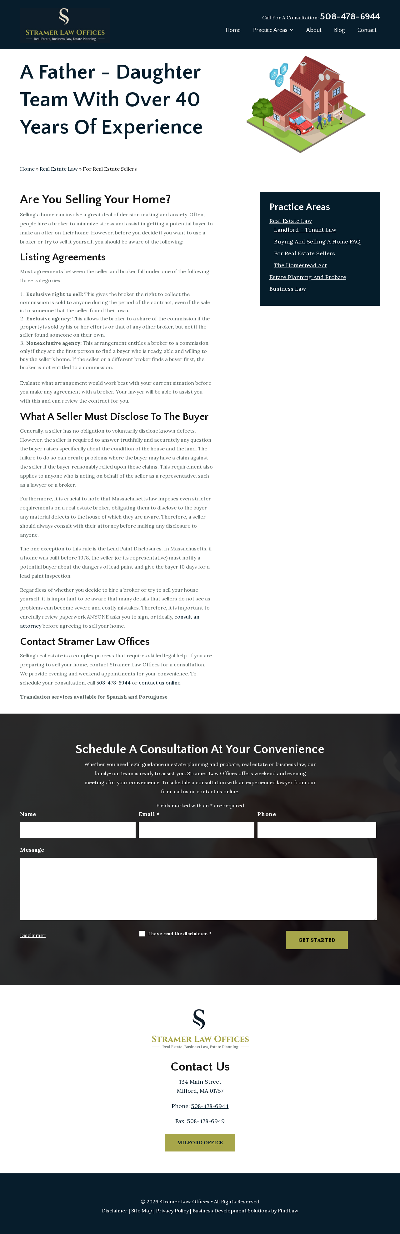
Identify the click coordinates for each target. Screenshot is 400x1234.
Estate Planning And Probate (307, 277)
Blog (339, 30)
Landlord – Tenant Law (305, 229)
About (314, 30)
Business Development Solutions (231, 1210)
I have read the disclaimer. (180, 933)
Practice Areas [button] (270, 30)
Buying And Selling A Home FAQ (317, 241)
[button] (394, 1188)
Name (28, 814)
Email (149, 814)
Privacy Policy (172, 1210)
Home (233, 30)
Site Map (141, 1210)
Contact (367, 30)
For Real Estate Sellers (304, 253)
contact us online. (160, 683)
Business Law (287, 288)
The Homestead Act (300, 265)
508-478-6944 (350, 17)
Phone (267, 814)
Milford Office (200, 1142)
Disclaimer (33, 935)
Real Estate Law (290, 220)
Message (32, 849)
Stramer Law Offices (184, 1201)
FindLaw (288, 1210)
